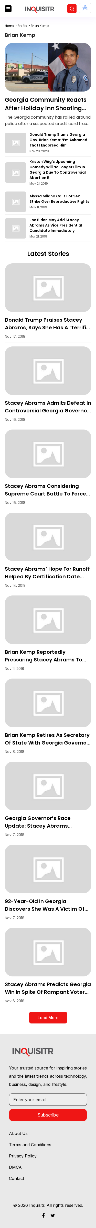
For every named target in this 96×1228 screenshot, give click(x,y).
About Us (18, 1133)
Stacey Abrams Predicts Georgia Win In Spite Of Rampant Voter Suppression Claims (48, 992)
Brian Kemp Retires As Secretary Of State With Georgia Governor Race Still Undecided (47, 742)
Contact (16, 1178)
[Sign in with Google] (85, 8)
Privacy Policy (23, 1155)
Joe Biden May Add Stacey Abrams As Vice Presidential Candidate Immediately (55, 225)
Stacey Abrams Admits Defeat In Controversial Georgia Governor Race (48, 410)
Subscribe (48, 1115)
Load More (48, 1017)
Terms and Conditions (30, 1144)
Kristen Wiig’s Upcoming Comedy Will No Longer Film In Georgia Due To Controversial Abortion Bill (57, 169)
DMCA (15, 1167)
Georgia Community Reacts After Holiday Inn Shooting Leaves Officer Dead (46, 108)
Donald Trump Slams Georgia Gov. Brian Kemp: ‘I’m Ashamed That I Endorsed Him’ (58, 140)
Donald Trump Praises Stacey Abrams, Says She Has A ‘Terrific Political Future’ (47, 327)
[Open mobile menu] (8, 8)
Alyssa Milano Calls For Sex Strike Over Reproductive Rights (59, 199)
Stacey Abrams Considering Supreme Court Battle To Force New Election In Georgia (45, 493)
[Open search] (72, 8)
